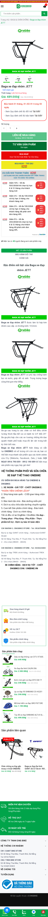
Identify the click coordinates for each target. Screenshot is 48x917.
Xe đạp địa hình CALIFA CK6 (25, 668)
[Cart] (44, 7)
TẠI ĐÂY (38, 115)
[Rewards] (7, 910)
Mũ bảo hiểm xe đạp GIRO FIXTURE (28, 703)
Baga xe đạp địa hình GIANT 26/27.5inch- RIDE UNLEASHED (35, 767)
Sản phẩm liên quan (13, 730)
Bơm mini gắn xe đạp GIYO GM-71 (28, 680)
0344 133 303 (21, 632)
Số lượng (5, 124)
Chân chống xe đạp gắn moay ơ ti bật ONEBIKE (11, 767)
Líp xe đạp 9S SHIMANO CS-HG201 (28, 692)
